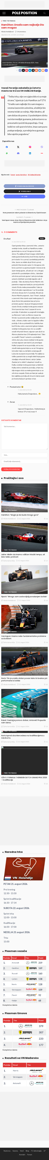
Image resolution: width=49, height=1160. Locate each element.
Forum (29, 1155)
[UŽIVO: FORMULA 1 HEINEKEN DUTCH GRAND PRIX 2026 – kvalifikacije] (24, 760)
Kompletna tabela (10, 1005)
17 (47, 561)
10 (47, 519)
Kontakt (22, 1155)
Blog (27, 1151)
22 (47, 684)
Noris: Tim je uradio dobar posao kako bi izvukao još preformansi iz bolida (24, 679)
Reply (42, 238)
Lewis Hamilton (21, 175)
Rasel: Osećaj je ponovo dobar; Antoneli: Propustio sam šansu (23, 721)
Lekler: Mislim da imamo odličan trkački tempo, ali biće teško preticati (23, 555)
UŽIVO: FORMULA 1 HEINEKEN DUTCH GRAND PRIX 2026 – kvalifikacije (24, 778)
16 (47, 642)
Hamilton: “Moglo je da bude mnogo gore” (20, 515)
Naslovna (7, 1151)
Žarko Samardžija (9, 561)
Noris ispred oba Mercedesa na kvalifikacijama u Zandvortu (22, 736)
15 (47, 600)
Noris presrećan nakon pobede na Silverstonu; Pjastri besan (24, 213)
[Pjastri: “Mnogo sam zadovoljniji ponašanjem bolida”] (24, 579)
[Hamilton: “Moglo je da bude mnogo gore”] (24, 498)
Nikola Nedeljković (7, 32)
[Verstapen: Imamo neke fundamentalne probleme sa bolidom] (24, 619)
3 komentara (21, 32)
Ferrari (13, 175)
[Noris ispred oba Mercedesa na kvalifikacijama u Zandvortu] (24, 732)
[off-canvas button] (4, 13)
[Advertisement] (24, 4)
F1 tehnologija (36, 1151)
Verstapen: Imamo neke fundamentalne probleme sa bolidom (23, 637)
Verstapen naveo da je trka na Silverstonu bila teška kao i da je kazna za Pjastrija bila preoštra (24, 221)
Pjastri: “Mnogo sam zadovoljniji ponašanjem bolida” (24, 596)
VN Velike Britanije (34, 175)
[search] (44, 13)
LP (44, 1151)
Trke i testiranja (9, 20)
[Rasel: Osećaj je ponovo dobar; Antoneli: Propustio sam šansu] (24, 703)
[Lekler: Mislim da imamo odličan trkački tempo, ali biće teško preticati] (24, 537)
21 (47, 742)
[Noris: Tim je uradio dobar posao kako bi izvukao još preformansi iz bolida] (24, 661)
